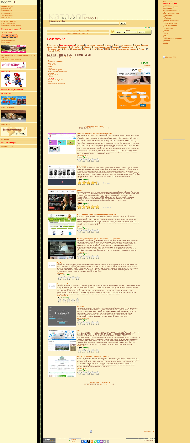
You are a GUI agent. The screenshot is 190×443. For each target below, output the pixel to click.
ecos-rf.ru (80, 226)
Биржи (50, 68)
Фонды (50, 81)
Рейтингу (68, 57)
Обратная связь (7, 146)
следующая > (99, 126)
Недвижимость (53, 75)
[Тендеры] (13, 52)
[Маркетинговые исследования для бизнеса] (13, 68)
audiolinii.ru (80, 178)
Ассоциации (52, 65)
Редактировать (6, 10)
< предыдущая (88, 126)
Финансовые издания (55, 80)
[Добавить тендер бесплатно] (9, 38)
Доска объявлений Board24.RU (78, 34)
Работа (50, 76)
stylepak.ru (80, 252)
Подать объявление (8, 23)
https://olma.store (82, 155)
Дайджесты (5, 57)
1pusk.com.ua (81, 368)
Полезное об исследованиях (11, 59)
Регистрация (5, 42)
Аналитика (51, 63)
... (107, 128)
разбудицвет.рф (62, 295)
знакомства (123, 105)
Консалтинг (51, 73)
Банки (50, 66)
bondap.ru (80, 202)
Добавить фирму (7, 15)
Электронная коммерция (56, 83)
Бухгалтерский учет (55, 70)
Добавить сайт (6, 8)
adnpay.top (60, 273)
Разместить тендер (8, 40)
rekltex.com (81, 346)
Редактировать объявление (11, 25)
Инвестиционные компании (57, 71)
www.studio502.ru (83, 318)
